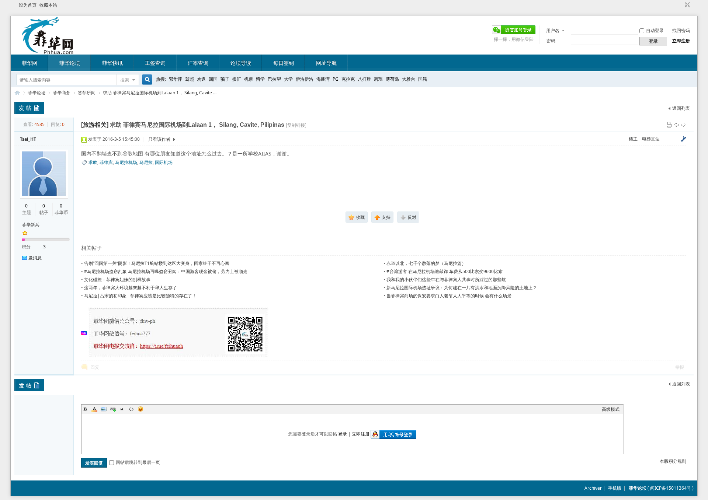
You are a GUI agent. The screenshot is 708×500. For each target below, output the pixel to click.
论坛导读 (240, 62)
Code (131, 409)
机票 (248, 79)
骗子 (225, 79)
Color (94, 409)
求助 (92, 162)
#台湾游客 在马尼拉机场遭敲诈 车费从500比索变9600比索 (444, 271)
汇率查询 (198, 62)
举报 (679, 367)
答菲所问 (87, 93)
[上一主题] (676, 124)
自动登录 (655, 30)
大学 (288, 79)
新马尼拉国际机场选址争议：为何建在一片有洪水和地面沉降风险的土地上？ (461, 287)
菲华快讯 (112, 62)
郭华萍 (175, 79)
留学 (260, 79)
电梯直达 (651, 139)
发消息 (35, 258)
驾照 (189, 79)
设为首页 (28, 5)
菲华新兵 (30, 224)
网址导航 (326, 62)
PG (336, 79)
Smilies (140, 409)
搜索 (124, 80)
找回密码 (681, 30)
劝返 (201, 79)
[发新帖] (29, 108)
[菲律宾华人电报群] (178, 356)
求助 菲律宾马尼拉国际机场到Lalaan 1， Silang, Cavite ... (159, 93)
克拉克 (348, 79)
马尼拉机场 (126, 162)
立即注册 (681, 41)
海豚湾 (323, 79)
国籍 (422, 79)
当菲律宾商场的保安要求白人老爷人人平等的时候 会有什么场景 (448, 296)
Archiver (593, 488)
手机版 (614, 488)
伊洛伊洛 (304, 79)
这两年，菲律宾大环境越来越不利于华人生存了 (130, 287)
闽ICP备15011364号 (670, 488)
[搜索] (146, 80)
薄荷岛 (392, 79)
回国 (213, 79)
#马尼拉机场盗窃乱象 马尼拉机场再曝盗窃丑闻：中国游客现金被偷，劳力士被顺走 (165, 271)
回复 (94, 367)
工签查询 (155, 62)
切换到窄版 (686, 5)
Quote (122, 409)
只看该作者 (159, 139)
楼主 (633, 139)
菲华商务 (61, 93)
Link (113, 409)
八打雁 (364, 79)
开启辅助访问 (680, 5)
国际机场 (164, 162)
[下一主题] (683, 124)
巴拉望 (274, 79)
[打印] (669, 124)
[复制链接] (296, 125)
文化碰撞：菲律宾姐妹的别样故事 (117, 279)
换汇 (236, 79)
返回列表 (681, 108)
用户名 (552, 30)
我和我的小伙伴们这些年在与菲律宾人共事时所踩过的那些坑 (446, 279)
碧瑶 (378, 79)
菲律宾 (106, 162)
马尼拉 (146, 162)
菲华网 (29, 62)
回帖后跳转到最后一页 (138, 462)
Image (103, 409)
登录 (342, 434)
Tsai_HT (28, 139)
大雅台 (408, 79)
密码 (550, 41)
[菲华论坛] (47, 50)
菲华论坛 (69, 62)
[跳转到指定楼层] (683, 139)
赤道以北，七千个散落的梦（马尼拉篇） (426, 263)
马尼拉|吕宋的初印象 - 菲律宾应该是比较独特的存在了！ (140, 296)
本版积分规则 (673, 461)
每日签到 (283, 62)
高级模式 (611, 409)
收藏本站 (48, 5)
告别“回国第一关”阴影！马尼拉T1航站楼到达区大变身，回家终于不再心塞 (156, 263)
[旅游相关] (94, 125)
